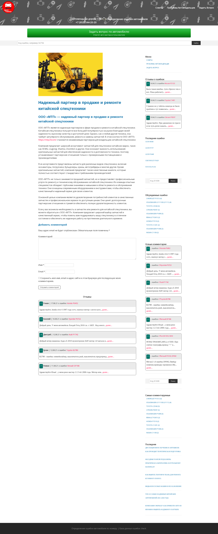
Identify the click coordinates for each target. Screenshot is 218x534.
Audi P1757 (149, 148)
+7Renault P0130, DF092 (167, 356)
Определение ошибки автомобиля (127, 19)
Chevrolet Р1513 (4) (154, 198)
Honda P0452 (72, 303)
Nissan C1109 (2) (152, 232)
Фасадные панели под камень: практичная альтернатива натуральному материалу (163, 463)
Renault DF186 (73, 366)
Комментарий (45, 236)
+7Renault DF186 (164, 319)
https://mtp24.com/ (47, 139)
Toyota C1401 (170, 100)
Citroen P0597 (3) (153, 210)
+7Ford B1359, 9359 (165, 336)
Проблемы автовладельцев (181, 7)
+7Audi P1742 (163, 282)
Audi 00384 (149, 142)
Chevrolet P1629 (152, 160)
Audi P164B (149, 154)
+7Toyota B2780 (164, 299)
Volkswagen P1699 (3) (154, 214)
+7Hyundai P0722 (165, 265)
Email (41, 271)
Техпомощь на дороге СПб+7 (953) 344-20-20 (86, 20)
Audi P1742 (73, 334)
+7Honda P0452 (164, 248)
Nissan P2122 (170, 83)
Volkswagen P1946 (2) (154, 229)
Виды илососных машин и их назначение (163, 486)
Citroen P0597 (170, 117)
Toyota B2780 (72, 350)
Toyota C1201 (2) (153, 225)
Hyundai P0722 (75, 319)
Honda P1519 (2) (152, 221)
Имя (41, 265)
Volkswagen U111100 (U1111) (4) (158, 202)
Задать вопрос (206, 7)
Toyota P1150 (150, 167)
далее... (105, 310)
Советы (159, 7)
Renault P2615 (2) (153, 217)
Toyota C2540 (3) (153, 206)
